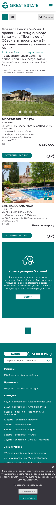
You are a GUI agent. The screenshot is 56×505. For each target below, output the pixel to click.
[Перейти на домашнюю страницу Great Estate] (20, 5)
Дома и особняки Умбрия (23, 375)
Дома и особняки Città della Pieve (26, 406)
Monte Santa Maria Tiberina (18, 72)
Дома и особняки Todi (18, 424)
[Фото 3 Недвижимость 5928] (30, 198)
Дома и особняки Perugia (23, 388)
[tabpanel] (28, 412)
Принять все (28, 498)
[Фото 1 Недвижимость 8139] (20, 112)
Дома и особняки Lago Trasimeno (26, 453)
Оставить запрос (16, 155)
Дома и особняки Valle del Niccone (27, 458)
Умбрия (30, 70)
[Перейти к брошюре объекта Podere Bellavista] (28, 96)
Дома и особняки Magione (22, 419)
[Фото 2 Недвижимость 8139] (25, 112)
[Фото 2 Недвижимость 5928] (25, 198)
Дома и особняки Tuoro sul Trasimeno (27, 439)
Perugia (41, 70)
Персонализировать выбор (28, 485)
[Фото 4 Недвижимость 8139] (36, 112)
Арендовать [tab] (40, 353)
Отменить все (28, 491)
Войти (6, 52)
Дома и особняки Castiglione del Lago (29, 401)
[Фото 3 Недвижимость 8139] (30, 112)
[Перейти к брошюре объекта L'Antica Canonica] (28, 182)
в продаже (17, 70)
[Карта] (12, 17)
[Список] (5, 17)
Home (5, 70)
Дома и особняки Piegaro (20, 429)
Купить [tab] (16, 353)
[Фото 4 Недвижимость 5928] (36, 198)
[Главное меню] (51, 5)
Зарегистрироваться (28, 52)
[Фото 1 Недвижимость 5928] (20, 198)
